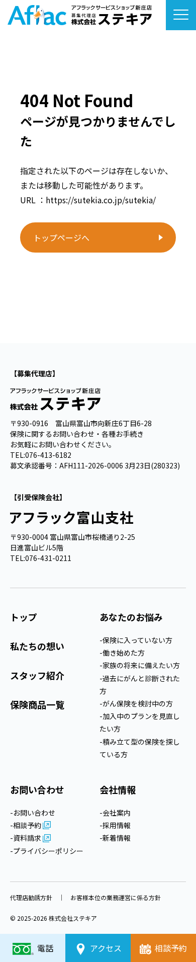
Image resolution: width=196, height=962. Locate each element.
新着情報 (117, 838)
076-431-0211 (48, 558)
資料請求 (28, 838)
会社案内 (117, 813)
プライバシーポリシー (48, 851)
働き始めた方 (124, 653)
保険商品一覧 (37, 704)
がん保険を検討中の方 (138, 703)
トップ (23, 616)
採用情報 (117, 825)
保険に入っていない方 (137, 640)
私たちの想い (37, 646)
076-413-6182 (48, 455)
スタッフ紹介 (37, 675)
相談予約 (28, 825)
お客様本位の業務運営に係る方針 (115, 897)
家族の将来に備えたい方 (141, 665)
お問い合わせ (34, 813)
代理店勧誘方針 (31, 897)
